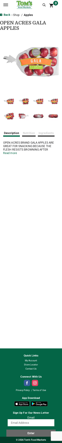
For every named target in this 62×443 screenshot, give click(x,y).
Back (6, 14)
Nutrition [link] (29, 133)
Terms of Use (39, 390)
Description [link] (11, 133)
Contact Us (31, 368)
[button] (9, 101)
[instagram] (35, 383)
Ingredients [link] (46, 133)
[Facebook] (27, 383)
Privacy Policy (23, 390)
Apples (28, 15)
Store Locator (31, 364)
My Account (31, 360)
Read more (10, 153)
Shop (16, 15)
